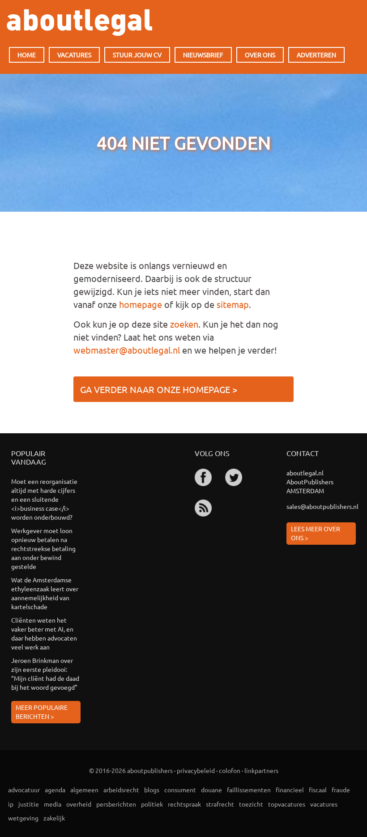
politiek (152, 804)
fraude (341, 790)
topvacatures (286, 804)
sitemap (233, 304)
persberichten (116, 804)
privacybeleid (196, 770)
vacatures (323, 804)
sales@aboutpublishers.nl (321, 506)
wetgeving (23, 818)
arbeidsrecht (121, 790)
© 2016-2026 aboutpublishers (131, 770)
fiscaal (318, 790)
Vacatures (74, 55)
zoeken (184, 323)
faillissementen (249, 790)
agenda (55, 790)
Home (26, 55)
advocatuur (24, 790)
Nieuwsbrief (203, 55)
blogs (151, 790)
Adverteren (316, 55)
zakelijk (54, 818)
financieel (290, 790)
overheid (78, 804)
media (52, 804)
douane (211, 790)
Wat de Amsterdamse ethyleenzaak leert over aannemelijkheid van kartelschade (44, 593)
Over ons (260, 55)
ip (10, 804)
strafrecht (220, 804)
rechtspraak (184, 804)
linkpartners (261, 770)
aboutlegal (79, 22)
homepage (140, 304)
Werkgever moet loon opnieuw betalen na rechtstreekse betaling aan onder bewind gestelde (43, 548)
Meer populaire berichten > (42, 711)
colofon (229, 770)
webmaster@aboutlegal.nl (126, 349)
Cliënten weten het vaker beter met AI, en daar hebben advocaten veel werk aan (44, 633)
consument (180, 790)
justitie (28, 804)
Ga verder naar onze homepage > (158, 389)
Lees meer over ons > (315, 533)
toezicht (251, 804)
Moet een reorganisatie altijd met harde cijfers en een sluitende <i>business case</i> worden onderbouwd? (44, 499)
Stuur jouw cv (137, 55)
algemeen (84, 790)
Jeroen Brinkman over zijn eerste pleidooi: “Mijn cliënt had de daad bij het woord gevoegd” (45, 673)
